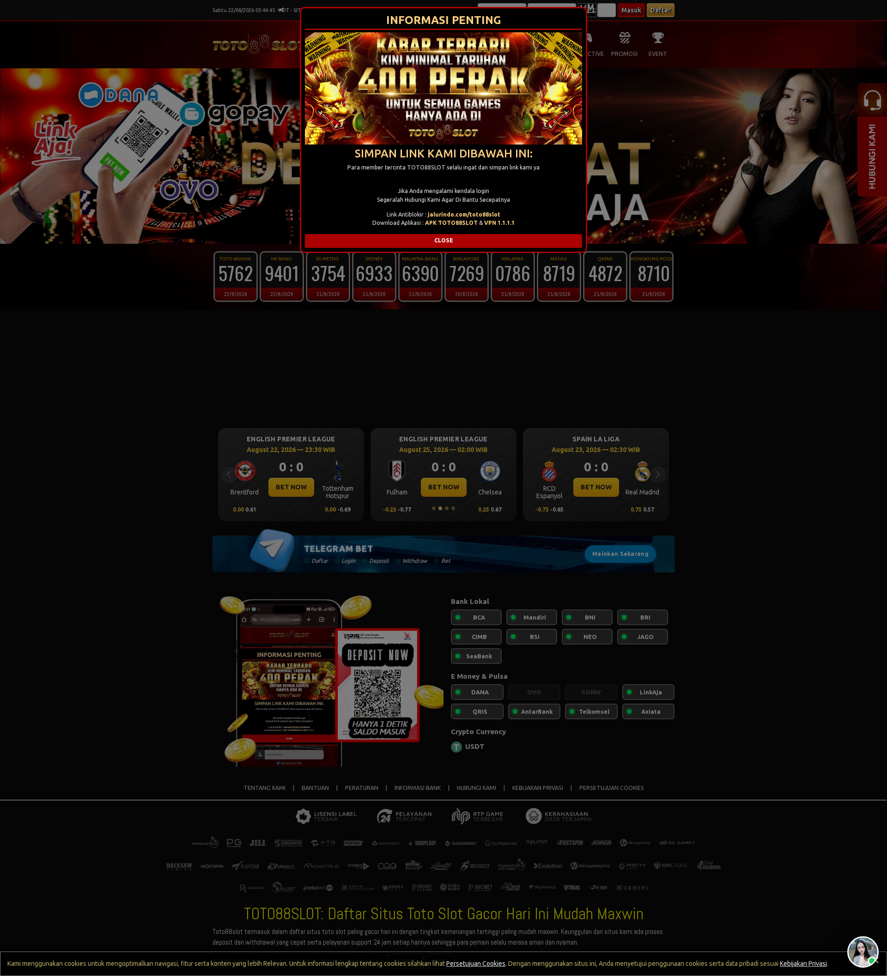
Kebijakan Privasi (803, 963)
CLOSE (443, 240)
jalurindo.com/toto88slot (464, 214)
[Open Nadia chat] (863, 952)
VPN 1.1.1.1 (499, 223)
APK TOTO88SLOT (451, 223)
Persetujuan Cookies (475, 963)
